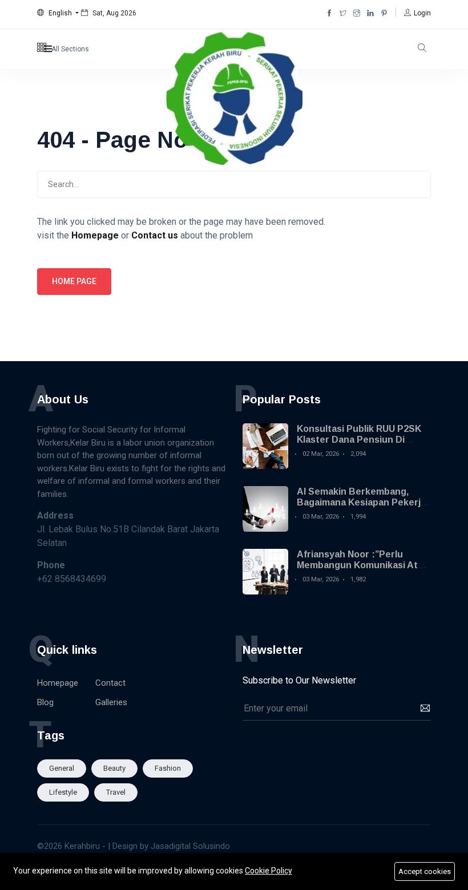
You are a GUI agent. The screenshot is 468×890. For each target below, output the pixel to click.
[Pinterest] (384, 13)
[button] (58, 13)
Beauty (114, 768)
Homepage (57, 683)
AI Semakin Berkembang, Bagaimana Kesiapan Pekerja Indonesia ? (361, 502)
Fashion (168, 768)
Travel (116, 792)
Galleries (111, 702)
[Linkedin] (370, 13)
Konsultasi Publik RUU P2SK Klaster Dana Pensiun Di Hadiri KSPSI (359, 439)
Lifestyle (63, 792)
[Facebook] (329, 13)
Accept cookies (424, 871)
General (61, 768)
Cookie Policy (268, 870)
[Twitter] (343, 13)
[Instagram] (356, 13)
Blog (45, 702)
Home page (74, 281)
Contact (110, 683)
